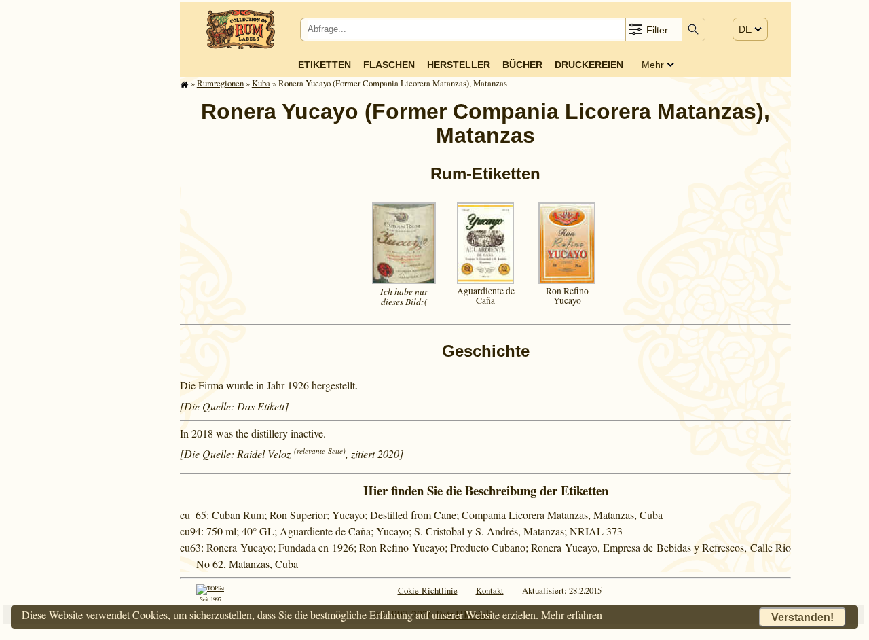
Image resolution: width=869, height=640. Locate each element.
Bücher (522, 64)
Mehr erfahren (571, 614)
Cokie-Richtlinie (428, 590)
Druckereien (589, 64)
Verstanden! (802, 617)
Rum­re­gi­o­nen (220, 83)
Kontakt (490, 590)
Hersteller (458, 64)
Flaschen (389, 64)
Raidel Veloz (264, 453)
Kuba (261, 83)
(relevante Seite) (320, 451)
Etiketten (324, 64)
